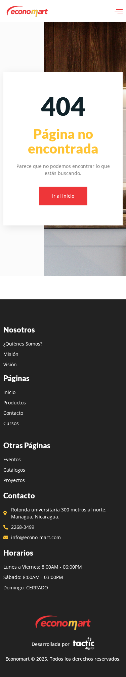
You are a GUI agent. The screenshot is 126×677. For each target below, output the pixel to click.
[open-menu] (119, 11)
